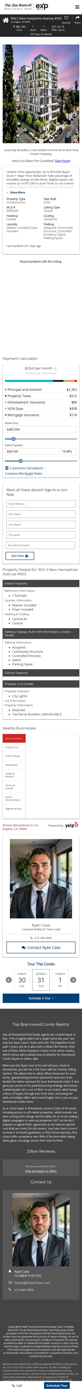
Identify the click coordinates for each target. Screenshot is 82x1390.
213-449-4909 (43, 938)
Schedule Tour (57, 1385)
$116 (73, 415)
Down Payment (14, 445)
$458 (73, 408)
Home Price (11, 423)
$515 (73, 396)
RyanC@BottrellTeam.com (32, 1283)
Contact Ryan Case (43, 947)
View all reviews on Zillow (41, 1171)
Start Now (62, 161)
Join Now (17, 555)
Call (19, 1385)
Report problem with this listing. (41, 261)
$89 (74, 402)
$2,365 (72, 389)
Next (73, 980)
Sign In (50, 489)
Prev (9, 980)
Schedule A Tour (39, 998)
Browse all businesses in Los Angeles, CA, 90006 (20, 827)
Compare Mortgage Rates (23, 473)
